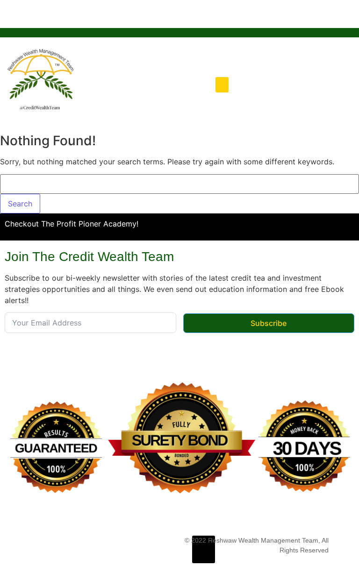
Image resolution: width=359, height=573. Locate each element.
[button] (222, 84)
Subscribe (269, 323)
